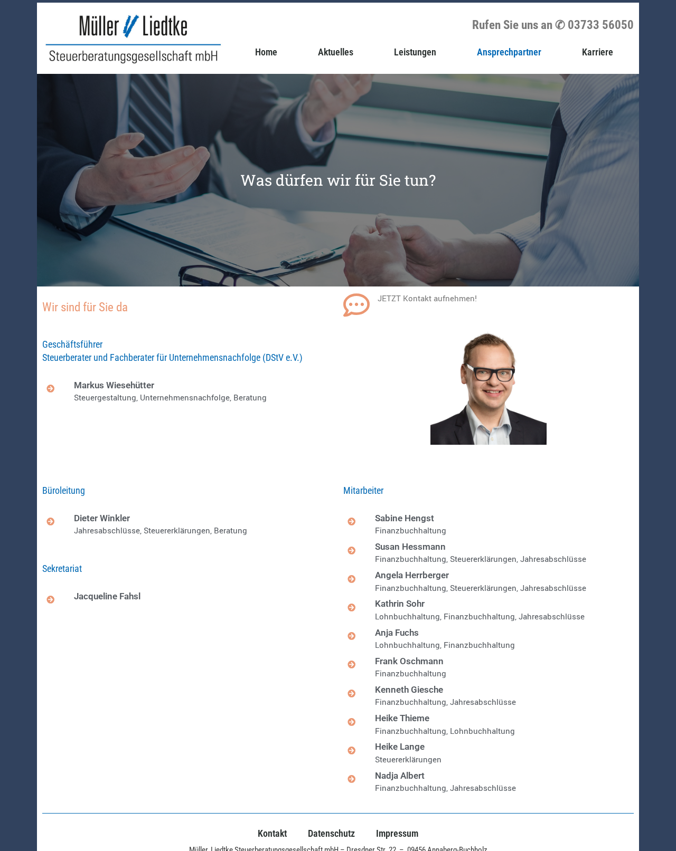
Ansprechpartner (509, 52)
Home (266, 52)
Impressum (397, 833)
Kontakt (272, 833)
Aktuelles (335, 52)
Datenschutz (331, 833)
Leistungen (415, 52)
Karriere (597, 52)
